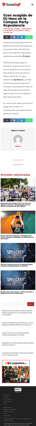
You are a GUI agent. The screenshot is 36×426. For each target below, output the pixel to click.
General (17, 28)
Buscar (30, 304)
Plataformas (8, 30)
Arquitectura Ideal (7, 401)
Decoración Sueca (7, 399)
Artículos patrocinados (9, 418)
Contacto (17, 418)
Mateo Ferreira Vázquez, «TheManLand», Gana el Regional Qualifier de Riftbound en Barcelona (17, 237)
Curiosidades (8, 28)
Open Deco (6, 397)
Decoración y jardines (8, 411)
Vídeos (27, 30)
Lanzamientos (26, 28)
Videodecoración (7, 407)
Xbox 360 (9, 32)
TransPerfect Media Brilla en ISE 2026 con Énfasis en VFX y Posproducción (17, 354)
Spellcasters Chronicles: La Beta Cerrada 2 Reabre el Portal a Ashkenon (17, 292)
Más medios (6, 415)
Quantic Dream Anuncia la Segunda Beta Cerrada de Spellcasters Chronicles (17, 265)
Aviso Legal (22, 418)
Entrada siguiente (18, 164)
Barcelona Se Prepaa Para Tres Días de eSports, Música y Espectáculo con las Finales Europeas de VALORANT (16, 204)
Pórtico (5, 403)
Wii (4, 32)
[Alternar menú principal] (32, 4)
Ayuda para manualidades (9, 409)
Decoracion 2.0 (6, 395)
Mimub (5, 413)
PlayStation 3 (19, 30)
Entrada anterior (18, 160)
